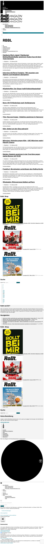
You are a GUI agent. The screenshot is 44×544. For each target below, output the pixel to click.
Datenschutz (5, 434)
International (5, 50)
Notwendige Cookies (6, 532)
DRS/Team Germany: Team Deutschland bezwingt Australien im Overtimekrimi (20, 323)
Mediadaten (5, 8)
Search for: (2, 282)
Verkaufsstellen (8, 10)
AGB (6, 12)
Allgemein (5, 46)
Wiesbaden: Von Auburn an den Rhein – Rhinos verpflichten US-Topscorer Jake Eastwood (22, 321)
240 (3, 297)
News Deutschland (9, 25)
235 (3, 291)
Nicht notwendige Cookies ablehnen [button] (8, 515)
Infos (4, 9)
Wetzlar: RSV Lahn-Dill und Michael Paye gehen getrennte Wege (16, 319)
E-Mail (27, 419)
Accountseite (5, 435)
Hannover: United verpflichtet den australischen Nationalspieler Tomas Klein (19, 318)
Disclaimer (5, 433)
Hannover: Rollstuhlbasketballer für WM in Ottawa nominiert (16, 320)
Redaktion (6, 61)
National (4, 52)
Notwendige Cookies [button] (5, 531)
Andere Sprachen (6, 47)
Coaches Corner (6, 48)
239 (3, 296)
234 (3, 290)
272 (3, 299)
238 (3, 294)
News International (9, 26)
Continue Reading (6, 70)
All (3, 45)
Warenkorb (5, 436)
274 (3, 301)
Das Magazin (5, 24)
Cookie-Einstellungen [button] (6, 510)
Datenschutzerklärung (5, 530)
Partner (4, 7)
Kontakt (4, 430)
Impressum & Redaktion (10, 11)
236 (3, 292)
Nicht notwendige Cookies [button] (6, 538)
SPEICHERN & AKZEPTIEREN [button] (6, 543)
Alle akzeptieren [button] (3, 513)
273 (3, 300)
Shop (4, 28)
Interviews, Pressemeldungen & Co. (12, 27)
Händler (4, 29)
